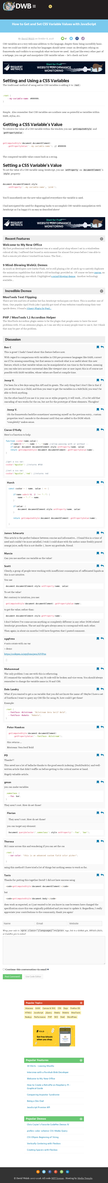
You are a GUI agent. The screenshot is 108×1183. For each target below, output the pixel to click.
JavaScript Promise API (38, 1107)
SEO (56, 1017)
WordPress (72, 1017)
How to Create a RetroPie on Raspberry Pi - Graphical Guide (49, 1086)
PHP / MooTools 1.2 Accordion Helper (29, 317)
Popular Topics (34, 1003)
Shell (62, 1017)
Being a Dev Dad (35, 1101)
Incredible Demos (18, 291)
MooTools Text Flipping (20, 297)
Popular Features (37, 1060)
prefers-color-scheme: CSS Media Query (47, 1130)
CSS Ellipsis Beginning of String (43, 1137)
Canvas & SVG (49, 1008)
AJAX (37, 1008)
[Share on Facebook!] (77, 38)
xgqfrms (9, 638)
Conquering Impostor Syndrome (43, 1094)
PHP (50, 1017)
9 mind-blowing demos (63, 276)
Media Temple (84, 1178)
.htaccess (29, 1008)
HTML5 (28, 1012)
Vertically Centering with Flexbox (44, 1143)
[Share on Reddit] (83, 38)
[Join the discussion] (62, 38)
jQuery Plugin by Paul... (39, 308)
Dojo (66, 1008)
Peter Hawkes (15, 727)
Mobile (65, 1012)
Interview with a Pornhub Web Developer (48, 1072)
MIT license (57, 1178)
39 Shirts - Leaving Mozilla (40, 1065)
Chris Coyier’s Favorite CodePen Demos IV (48, 1124)
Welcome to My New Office (22, 245)
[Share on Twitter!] (71, 38)
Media (57, 1012)
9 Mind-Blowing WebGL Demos (25, 265)
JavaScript (38, 1012)
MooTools (75, 1012)
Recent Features (17, 238)
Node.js (28, 1017)
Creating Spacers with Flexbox (42, 1149)
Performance (40, 1017)
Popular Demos (36, 1118)
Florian (11, 813)
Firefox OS (75, 1008)
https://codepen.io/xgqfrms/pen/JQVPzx (25, 654)
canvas (97, 272)
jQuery (49, 1012)
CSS (59, 1008)
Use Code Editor (33, 976)
